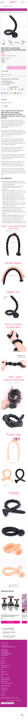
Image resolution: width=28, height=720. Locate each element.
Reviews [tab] (3, 106)
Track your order (5, 674)
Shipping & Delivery (5, 679)
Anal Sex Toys (9, 12)
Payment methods (5, 677)
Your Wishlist (4, 688)
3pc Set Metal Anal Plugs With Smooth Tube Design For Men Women (10, 616)
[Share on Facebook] (5, 93)
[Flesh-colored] (7, 61)
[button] (5, 67)
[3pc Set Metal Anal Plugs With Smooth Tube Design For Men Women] (10, 603)
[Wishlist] (18, 596)
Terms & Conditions (5, 665)
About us (3, 660)
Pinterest (3, 695)
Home (2, 12)
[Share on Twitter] (7, 93)
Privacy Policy (4, 667)
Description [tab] (4, 99)
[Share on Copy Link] (21, 93)
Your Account (4, 690)
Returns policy (4, 681)
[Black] (3, 61)
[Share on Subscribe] (18, 93)
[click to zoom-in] (13, 26)
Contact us (3, 662)
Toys (5, 12)
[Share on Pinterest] (10, 93)
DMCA (2, 663)
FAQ (2, 676)
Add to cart (16, 67)
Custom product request (6, 683)
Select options (10, 622)
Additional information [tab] (6, 102)
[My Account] (22, 2)
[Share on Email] (15, 93)
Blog (2, 669)
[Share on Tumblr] (13, 93)
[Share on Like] (2, 93)
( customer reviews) (11, 55)
